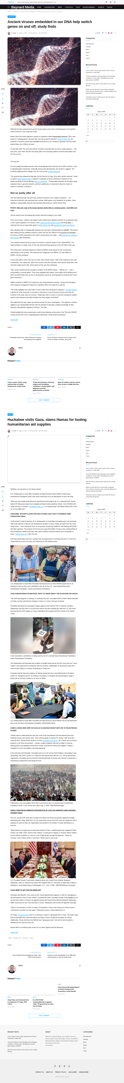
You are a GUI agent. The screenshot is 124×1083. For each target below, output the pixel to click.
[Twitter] (3, 98)
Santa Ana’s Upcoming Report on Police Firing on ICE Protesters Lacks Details (69, 989)
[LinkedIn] (3, 103)
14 (105, 123)
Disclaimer (73, 1072)
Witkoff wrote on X (21, 534)
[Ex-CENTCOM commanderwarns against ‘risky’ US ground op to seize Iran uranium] (44, 988)
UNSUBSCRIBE (49, 7)
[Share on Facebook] (102, 33)
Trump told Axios (23, 915)
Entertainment (89, 7)
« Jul (87, 135)
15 (110, 123)
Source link (14, 320)
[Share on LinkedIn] (111, 33)
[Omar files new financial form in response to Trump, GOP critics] (19, 988)
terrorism (25, 938)
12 (97, 123)
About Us (49, 1072)
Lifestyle (69, 7)
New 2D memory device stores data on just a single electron (69, 383)
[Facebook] (3, 94)
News (60, 7)
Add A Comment (44, 400)
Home (39, 7)
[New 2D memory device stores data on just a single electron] (69, 370)
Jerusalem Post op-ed (50, 740)
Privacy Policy (60, 1072)
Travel (110, 7)
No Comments (34, 33)
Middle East (17, 938)
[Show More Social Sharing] (115, 33)
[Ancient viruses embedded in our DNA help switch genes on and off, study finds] (44, 61)
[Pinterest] (3, 107)
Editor (14, 33)
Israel (10, 938)
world (31, 938)
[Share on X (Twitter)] (105, 33)
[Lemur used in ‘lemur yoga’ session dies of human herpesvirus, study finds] (19, 370)
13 (101, 123)
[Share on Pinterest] (108, 33)
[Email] (3, 112)
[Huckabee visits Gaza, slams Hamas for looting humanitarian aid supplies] (44, 459)
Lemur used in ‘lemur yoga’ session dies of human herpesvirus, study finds (37, 2)
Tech (78, 7)
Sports (101, 7)
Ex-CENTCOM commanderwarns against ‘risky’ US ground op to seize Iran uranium (43, 1003)
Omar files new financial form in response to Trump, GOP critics (18, 1002)
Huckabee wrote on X (36, 506)
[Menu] (9, 7)
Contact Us (39, 1072)
